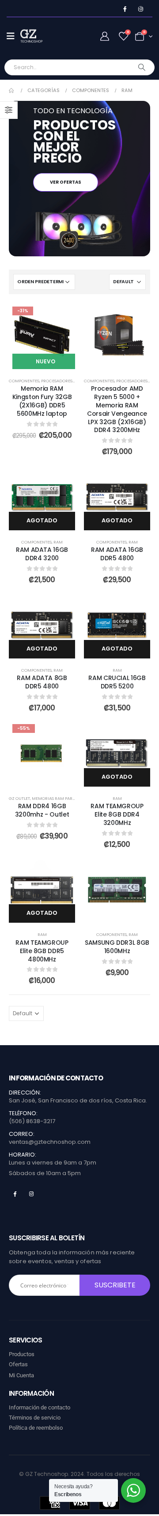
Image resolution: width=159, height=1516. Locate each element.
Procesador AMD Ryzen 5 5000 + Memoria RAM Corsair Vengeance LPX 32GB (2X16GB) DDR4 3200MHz (117, 409)
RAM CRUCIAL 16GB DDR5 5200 (116, 682)
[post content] (42, 336)
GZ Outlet (19, 798)
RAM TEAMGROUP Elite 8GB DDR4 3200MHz (117, 814)
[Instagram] (141, 9)
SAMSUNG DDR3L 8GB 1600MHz (117, 946)
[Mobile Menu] (13, 36)
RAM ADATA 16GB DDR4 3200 (42, 553)
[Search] (142, 67)
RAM (58, 542)
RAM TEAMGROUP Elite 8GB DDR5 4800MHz (41, 951)
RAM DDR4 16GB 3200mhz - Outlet (42, 810)
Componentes (24, 381)
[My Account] (104, 36)
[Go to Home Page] (12, 90)
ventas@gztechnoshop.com (50, 1142)
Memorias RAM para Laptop (61, 798)
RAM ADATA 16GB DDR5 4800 (117, 553)
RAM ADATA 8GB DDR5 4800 (42, 682)
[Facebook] (125, 9)
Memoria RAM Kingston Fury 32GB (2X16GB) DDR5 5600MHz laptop (42, 401)
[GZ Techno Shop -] (38, 36)
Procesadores (56, 381)
